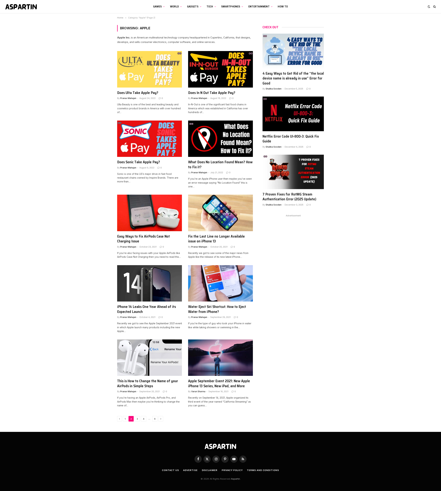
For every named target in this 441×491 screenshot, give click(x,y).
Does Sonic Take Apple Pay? (138, 162)
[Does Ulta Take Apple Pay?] (149, 69)
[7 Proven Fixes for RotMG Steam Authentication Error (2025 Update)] (293, 172)
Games (157, 6)
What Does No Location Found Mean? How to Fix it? (220, 164)
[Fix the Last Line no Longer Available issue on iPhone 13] (220, 213)
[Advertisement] (293, 242)
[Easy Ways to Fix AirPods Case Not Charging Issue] (149, 213)
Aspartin (235, 478)
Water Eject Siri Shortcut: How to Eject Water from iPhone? (217, 309)
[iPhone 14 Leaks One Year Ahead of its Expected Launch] (149, 283)
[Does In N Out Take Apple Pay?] (220, 69)
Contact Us (170, 470)
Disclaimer (209, 470)
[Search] (434, 7)
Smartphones (230, 6)
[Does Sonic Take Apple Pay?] (149, 139)
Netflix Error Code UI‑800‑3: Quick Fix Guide (291, 139)
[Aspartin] (21, 6)
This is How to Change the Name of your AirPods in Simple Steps (147, 383)
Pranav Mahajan (128, 98)
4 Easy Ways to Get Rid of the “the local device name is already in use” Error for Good (293, 78)
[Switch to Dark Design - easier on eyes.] (429, 6)
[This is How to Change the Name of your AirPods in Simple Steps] (149, 357)
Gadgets (192, 6)
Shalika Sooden (273, 88)
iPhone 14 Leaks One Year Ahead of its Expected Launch (146, 309)
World (174, 6)
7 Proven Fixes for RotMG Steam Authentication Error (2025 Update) (289, 197)
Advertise (190, 470)
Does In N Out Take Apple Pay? (211, 92)
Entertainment (259, 6)
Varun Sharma (198, 391)
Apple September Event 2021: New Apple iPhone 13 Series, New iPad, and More (219, 383)
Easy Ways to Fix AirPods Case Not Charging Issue (143, 239)
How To (283, 6)
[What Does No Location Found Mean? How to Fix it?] (220, 139)
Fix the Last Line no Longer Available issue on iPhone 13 (216, 239)
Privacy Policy (232, 470)
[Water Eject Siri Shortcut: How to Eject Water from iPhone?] (220, 283)
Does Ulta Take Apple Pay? (137, 92)
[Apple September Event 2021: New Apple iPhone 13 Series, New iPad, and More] (220, 357)
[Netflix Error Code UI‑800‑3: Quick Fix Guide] (293, 114)
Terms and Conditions (263, 470)
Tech (210, 6)
